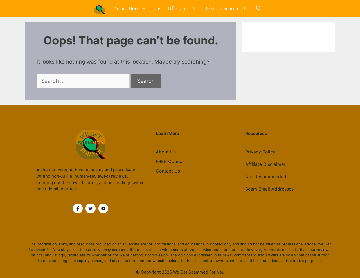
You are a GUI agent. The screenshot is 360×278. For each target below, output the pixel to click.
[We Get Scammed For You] (101, 8)
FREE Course (169, 161)
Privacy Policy (260, 152)
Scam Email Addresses (269, 189)
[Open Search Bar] (258, 8)
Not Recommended (265, 176)
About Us (166, 152)
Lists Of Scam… (172, 8)
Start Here (127, 8)
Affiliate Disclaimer (265, 164)
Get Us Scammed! (226, 8)
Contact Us (168, 171)
